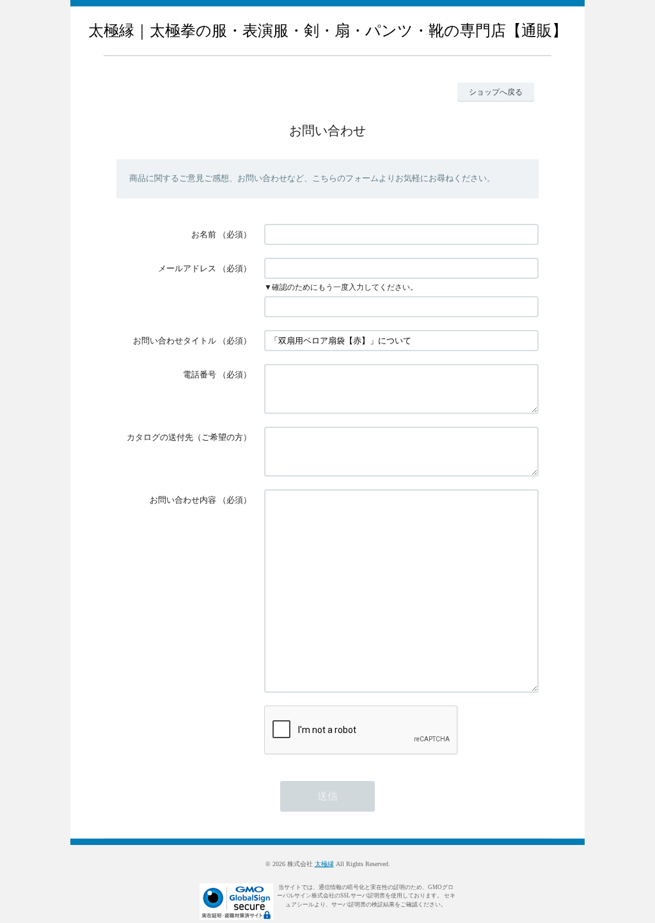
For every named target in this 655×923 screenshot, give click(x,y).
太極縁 (324, 863)
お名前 (203, 234)
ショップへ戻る (496, 92)
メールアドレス (187, 268)
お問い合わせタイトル (174, 340)
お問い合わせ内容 (183, 500)
